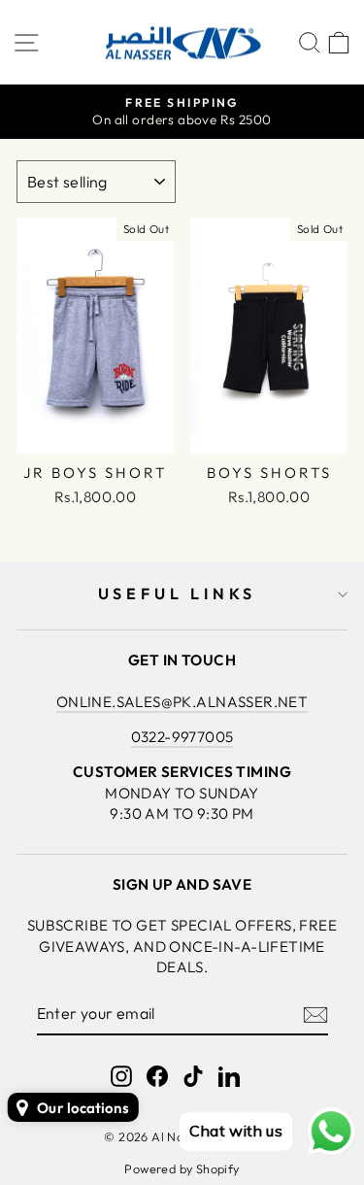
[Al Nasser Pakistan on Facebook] (157, 1076)
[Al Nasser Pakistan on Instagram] (121, 1076)
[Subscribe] (315, 1014)
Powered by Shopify (181, 1168)
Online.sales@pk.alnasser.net (182, 702)
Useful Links (177, 593)
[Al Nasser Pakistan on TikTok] (193, 1076)
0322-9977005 (182, 737)
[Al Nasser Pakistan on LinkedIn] (229, 1076)
